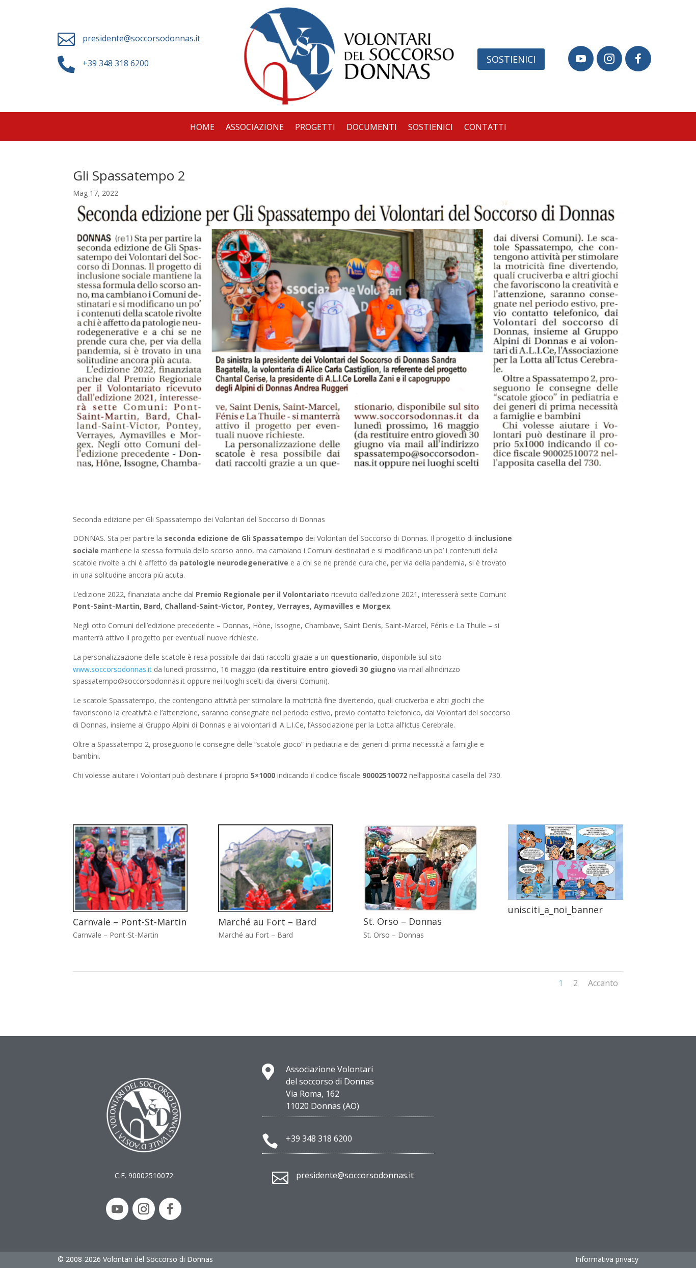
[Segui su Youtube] (117, 1209)
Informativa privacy (606, 1259)
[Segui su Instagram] (143, 1209)
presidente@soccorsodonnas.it (141, 38)
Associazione (255, 128)
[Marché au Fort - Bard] (275, 909)
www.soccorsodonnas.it (112, 669)
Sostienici (511, 59)
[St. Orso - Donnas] (420, 909)
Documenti (371, 128)
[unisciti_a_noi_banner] (565, 897)
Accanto (603, 983)
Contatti (485, 128)
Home (202, 128)
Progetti (315, 128)
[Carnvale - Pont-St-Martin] (130, 909)
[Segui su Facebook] (170, 1209)
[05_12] (581, 68)
